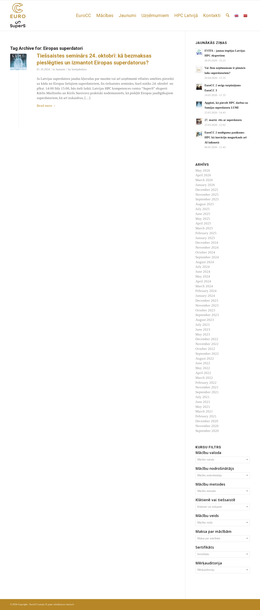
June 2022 (202, 363)
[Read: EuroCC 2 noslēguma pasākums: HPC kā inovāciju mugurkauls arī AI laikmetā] (199, 134)
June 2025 (202, 214)
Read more (44, 106)
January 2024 (205, 296)
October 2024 (205, 252)
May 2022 (202, 368)
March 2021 (204, 411)
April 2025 (203, 223)
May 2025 (202, 219)
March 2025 (204, 228)
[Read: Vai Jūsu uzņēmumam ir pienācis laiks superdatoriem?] (199, 69)
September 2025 (207, 199)
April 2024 (203, 281)
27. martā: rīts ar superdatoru (223, 120)
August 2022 (204, 358)
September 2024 (207, 257)
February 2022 (206, 383)
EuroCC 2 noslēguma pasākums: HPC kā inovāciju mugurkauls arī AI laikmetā (226, 137)
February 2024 (206, 291)
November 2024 (207, 247)
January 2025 (205, 238)
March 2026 (204, 180)
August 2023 (204, 320)
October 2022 (205, 349)
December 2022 (206, 339)
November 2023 (207, 305)
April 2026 (203, 175)
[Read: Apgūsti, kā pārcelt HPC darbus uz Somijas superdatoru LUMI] (199, 104)
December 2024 (206, 243)
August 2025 (204, 204)
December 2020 (206, 421)
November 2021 (207, 387)
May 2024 (202, 276)
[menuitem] (83, 15)
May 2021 (202, 407)
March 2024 (204, 286)
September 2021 (207, 392)
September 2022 (207, 354)
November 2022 (207, 344)
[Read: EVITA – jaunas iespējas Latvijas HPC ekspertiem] (199, 52)
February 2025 (206, 233)
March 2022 (204, 378)
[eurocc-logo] (17, 15)
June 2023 (202, 329)
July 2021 (202, 397)
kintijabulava (79, 69)
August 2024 (204, 262)
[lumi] (18, 62)
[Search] (227, 15)
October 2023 (205, 310)
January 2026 (205, 185)
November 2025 (207, 195)
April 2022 (203, 373)
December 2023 (206, 300)
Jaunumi (60, 69)
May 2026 (202, 170)
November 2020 (207, 426)
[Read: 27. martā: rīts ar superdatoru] (199, 121)
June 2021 (202, 402)
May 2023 (202, 334)
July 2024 (202, 267)
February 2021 (206, 416)
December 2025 (206, 190)
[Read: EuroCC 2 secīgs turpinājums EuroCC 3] (199, 87)
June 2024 (202, 271)
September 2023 (207, 315)
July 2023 (202, 325)
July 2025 (202, 209)
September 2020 (207, 431)
